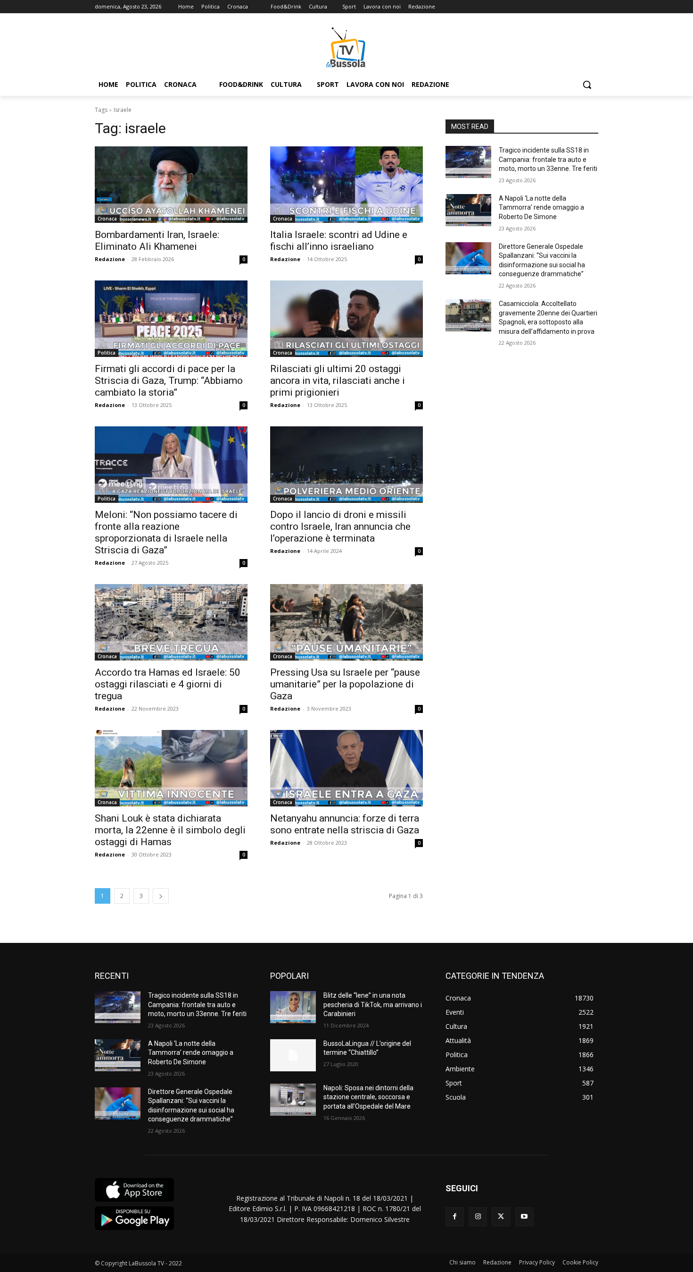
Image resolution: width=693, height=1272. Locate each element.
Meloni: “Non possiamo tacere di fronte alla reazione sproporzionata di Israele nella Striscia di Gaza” (166, 532)
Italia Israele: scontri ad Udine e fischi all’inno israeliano (338, 240)
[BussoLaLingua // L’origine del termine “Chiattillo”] (293, 1055)
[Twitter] (501, 1216)
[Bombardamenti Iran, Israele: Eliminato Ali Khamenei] (171, 184)
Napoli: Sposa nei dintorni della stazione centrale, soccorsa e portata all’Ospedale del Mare (368, 1097)
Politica (107, 352)
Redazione (110, 259)
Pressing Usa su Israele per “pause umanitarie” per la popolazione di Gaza (345, 684)
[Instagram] (478, 1216)
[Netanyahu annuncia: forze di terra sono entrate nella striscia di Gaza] (346, 768)
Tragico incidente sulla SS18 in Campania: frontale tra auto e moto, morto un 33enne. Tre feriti (548, 159)
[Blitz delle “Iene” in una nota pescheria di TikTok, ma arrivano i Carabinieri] (293, 1007)
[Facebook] (455, 1216)
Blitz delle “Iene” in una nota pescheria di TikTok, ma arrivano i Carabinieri (372, 1005)
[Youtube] (524, 1216)
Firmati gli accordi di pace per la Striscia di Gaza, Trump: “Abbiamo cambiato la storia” (169, 380)
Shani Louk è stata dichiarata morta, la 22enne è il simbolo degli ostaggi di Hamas (170, 830)
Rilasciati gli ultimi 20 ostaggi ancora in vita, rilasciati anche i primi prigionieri (337, 380)
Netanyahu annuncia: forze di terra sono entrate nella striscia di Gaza (344, 824)
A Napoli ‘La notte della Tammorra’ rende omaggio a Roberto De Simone (541, 207)
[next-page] (161, 896)
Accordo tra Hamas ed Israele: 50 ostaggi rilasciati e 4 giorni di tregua (167, 684)
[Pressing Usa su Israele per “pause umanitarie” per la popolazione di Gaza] (346, 622)
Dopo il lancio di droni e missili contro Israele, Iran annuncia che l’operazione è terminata (340, 526)
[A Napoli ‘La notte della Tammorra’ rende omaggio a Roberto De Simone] (468, 210)
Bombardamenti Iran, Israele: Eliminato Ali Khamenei (157, 240)
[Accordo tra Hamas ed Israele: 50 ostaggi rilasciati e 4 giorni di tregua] (171, 622)
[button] (587, 84)
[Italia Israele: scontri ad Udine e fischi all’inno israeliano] (346, 184)
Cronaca (107, 218)
